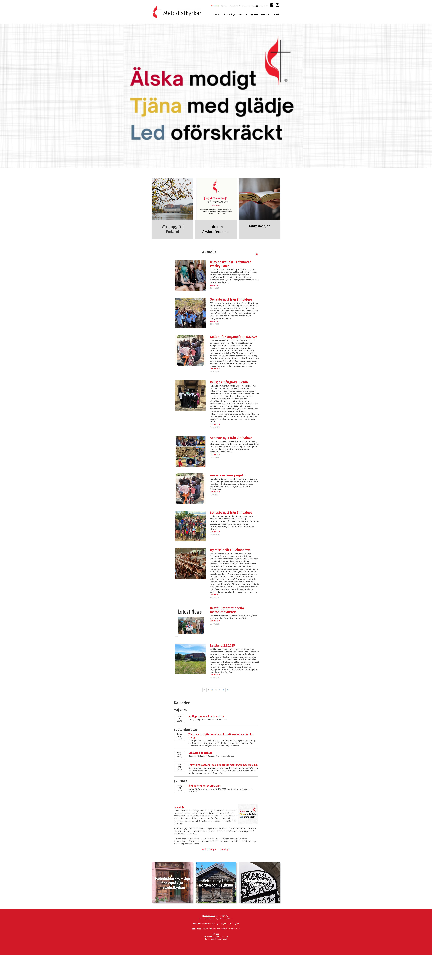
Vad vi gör (225, 849)
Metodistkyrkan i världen (259, 883)
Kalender (265, 14)
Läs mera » (215, 285)
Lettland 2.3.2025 (222, 646)
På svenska (215, 6)
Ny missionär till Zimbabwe (230, 550)
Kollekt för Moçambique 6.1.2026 (234, 337)
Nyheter (254, 14)
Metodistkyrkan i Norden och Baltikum (216, 883)
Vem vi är (179, 807)
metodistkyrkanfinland (217, 939)
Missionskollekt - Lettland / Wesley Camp (230, 264)
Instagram (277, 5)
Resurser (243, 14)
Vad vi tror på (209, 849)
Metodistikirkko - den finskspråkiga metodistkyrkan (172, 883)
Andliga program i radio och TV (206, 716)
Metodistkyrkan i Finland (217, 936)
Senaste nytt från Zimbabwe (231, 299)
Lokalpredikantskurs (200, 752)
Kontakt (276, 14)
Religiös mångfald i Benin (229, 382)
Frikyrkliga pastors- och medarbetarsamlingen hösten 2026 (223, 764)
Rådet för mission (228, 929)
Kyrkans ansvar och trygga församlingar (253, 6)
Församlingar (229, 14)
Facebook (271, 5)
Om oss (217, 14)
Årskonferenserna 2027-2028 (205, 786)
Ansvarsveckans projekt (227, 475)
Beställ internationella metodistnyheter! (227, 610)
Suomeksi (224, 6)
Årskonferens (214, 929)
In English (233, 6)
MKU (238, 929)
